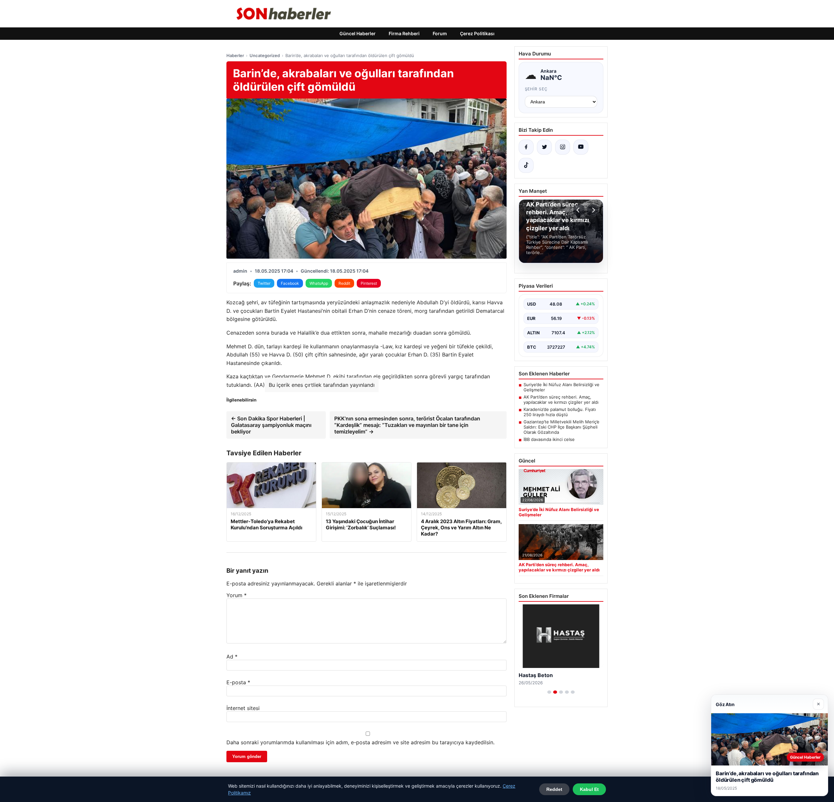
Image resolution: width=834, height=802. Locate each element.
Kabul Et (589, 789)
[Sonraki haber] (592, 210)
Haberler (235, 55)
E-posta (238, 682)
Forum (440, 33)
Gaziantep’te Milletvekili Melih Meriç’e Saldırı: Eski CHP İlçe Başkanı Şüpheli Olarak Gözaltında (561, 427)
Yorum (236, 595)
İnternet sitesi (243, 708)
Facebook (290, 283)
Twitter (264, 283)
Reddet (554, 789)
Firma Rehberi (404, 33)
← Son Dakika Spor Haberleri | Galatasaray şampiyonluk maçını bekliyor (271, 425)
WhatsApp (318, 283)
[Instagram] (562, 147)
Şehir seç (536, 88)
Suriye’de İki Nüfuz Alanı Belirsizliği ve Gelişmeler (561, 387)
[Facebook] (526, 147)
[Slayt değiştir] (549, 692)
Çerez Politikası (477, 33)
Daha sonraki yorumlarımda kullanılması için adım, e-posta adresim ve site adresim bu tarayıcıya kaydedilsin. (360, 742)
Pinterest (369, 283)
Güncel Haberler (357, 33)
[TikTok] (526, 165)
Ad (231, 656)
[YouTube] (580, 147)
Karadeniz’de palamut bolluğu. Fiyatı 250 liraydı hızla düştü (560, 412)
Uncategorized (265, 55)
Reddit (344, 283)
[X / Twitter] (544, 147)
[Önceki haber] (578, 210)
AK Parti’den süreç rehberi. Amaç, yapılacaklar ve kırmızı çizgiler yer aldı (561, 399)
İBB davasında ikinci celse (549, 439)
